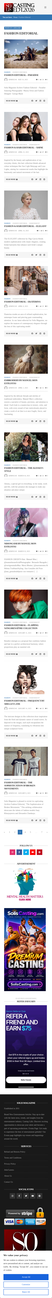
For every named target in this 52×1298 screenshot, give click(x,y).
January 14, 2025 (24, 708)
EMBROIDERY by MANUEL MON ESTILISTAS (20, 382)
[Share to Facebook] (32, 100)
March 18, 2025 (24, 476)
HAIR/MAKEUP (34, 144)
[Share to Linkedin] (40, 100)
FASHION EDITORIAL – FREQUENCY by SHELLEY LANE (24, 702)
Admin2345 (12, 79)
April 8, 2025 (23, 306)
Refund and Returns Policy (14, 1152)
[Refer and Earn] (26, 1046)
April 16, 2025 (23, 230)
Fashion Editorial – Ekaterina (22, 301)
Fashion (7, 72)
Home (15, 17)
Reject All (26, 1292)
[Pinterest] (39, 852)
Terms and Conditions (12, 1158)
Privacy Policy (10, 1164)
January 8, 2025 (24, 793)
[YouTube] (32, 852)
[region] (26, 1274)
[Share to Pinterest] (44, 100)
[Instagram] (12, 852)
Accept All (26, 1277)
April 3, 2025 (23, 388)
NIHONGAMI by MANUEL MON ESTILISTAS (20, 545)
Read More (11, 101)
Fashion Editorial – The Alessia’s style (23, 469)
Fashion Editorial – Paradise (21, 75)
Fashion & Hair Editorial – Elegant (25, 226)
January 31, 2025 (24, 633)
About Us (8, 1176)
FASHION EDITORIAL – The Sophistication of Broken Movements (19, 785)
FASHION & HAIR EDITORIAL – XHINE (23, 147)
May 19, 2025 (23, 79)
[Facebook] (19, 852)
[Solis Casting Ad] (25, 949)
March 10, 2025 (24, 551)
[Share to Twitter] (36, 100)
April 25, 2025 (23, 152)
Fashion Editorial (20, 72)
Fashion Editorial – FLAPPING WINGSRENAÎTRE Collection (21, 627)
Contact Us (8, 1182)
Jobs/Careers (9, 1170)
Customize (26, 1284)
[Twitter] (26, 852)
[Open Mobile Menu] (45, 7)
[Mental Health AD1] (25, 885)
